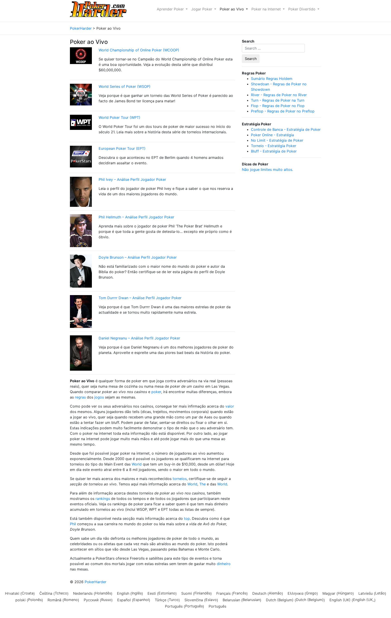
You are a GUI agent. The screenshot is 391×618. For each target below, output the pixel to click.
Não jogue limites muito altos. (267, 169)
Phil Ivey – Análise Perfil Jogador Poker (132, 179)
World (137, 464)
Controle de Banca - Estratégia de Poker (286, 129)
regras (80, 397)
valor (229, 406)
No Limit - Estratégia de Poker (277, 140)
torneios (180, 478)
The (202, 484)
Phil (73, 524)
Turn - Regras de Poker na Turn (277, 100)
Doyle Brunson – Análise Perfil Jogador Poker (138, 257)
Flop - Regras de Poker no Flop (278, 105)
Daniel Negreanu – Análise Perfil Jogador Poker (139, 338)
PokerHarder (95, 582)
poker (156, 391)
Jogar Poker (202, 9)
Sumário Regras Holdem (271, 78)
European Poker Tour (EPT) (122, 148)
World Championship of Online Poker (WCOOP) (139, 50)
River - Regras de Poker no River (279, 95)
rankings (102, 498)
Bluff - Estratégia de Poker (274, 151)
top (187, 518)
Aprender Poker (171, 9)
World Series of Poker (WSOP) (124, 86)
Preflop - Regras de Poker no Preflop (283, 111)
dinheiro (224, 563)
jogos (99, 397)
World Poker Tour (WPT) (119, 117)
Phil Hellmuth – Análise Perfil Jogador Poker (136, 217)
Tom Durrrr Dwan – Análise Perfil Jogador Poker (140, 298)
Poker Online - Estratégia (272, 135)
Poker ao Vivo (232, 9)
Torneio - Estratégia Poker (273, 145)
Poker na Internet (266, 9)
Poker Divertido (302, 9)
